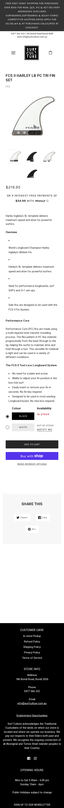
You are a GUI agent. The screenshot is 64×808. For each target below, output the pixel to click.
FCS (8, 86)
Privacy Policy (32, 652)
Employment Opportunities (32, 715)
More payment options (32, 464)
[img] (29, 758)
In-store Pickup (32, 636)
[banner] (32, 52)
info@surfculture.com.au (34, 37)
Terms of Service (32, 657)
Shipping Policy (32, 647)
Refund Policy (32, 641)
